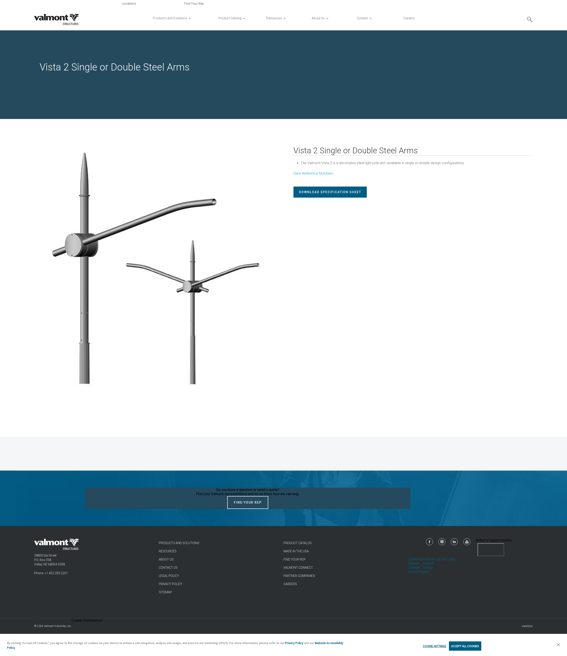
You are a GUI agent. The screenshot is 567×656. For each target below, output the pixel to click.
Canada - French (420, 567)
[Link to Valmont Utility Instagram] (441, 541)
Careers (290, 584)
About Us (166, 559)
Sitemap (165, 592)
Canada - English (421, 563)
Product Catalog (298, 543)
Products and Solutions (179, 543)
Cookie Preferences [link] (87, 620)
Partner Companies (299, 576)
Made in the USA (296, 551)
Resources (168, 551)
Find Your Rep (194, 3)
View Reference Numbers (313, 173)
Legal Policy (169, 576)
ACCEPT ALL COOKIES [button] (465, 646)
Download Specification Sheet (330, 192)
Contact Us (168, 567)
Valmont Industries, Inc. (58, 626)
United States (418, 572)
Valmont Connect (298, 567)
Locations (129, 3)
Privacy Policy (170, 584)
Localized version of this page (431, 559)
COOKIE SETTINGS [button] (434, 646)
